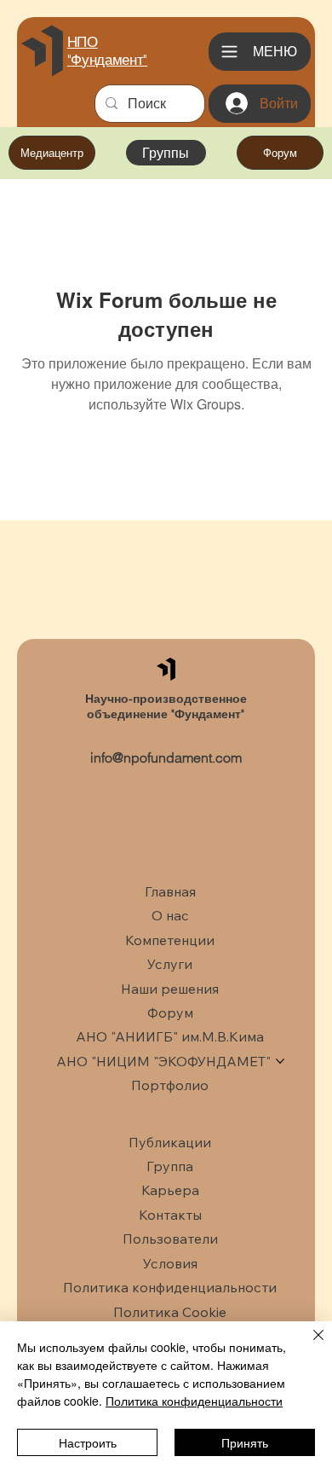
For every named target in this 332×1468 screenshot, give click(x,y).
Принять (244, 1442)
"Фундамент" (107, 59)
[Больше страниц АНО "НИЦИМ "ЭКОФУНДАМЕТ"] (280, 1061)
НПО (82, 41)
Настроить (88, 1442)
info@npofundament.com (166, 757)
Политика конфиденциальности (194, 1400)
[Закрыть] (308, 1345)
